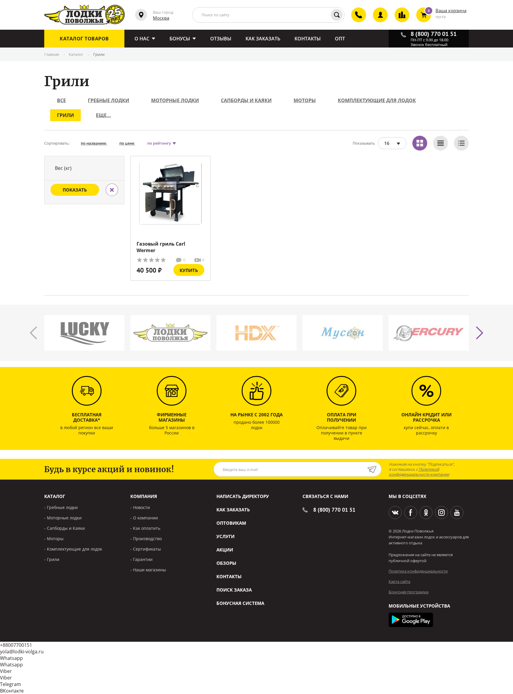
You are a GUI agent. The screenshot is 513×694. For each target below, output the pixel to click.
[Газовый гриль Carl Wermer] (170, 193)
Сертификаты (147, 549)
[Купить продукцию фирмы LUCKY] (84, 333)
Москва (161, 18)
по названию (94, 143)
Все (61, 100)
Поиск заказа (234, 590)
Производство (147, 538)
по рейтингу (159, 143)
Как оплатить (146, 528)
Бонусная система (240, 603)
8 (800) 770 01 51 (334, 509)
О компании (145, 518)
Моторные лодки (175, 100)
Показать (75, 190)
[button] (480, 332)
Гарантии (143, 559)
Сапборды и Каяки (246, 100)
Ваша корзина (451, 10)
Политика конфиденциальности (418, 571)
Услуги (225, 536)
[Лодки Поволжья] (84, 15)
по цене (127, 143)
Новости (141, 507)
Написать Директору (242, 496)
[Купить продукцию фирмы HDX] (256, 333)
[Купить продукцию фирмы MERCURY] (429, 333)
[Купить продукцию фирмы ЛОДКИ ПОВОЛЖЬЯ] (170, 333)
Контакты (229, 576)
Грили (65, 115)
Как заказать (233, 510)
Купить (189, 270)
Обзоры (226, 563)
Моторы (305, 100)
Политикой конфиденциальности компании (419, 472)
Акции (224, 550)
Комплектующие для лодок (377, 100)
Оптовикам (231, 523)
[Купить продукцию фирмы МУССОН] (343, 333)
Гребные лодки (108, 100)
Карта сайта (399, 581)
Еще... (103, 115)
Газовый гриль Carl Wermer (161, 247)
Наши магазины (149, 570)
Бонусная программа (408, 592)
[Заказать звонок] (355, 20)
